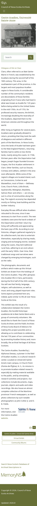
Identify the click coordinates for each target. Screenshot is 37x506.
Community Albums (19, 443)
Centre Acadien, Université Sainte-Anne (18, 434)
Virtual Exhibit (19, 438)
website (4, 418)
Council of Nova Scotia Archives (15, 7)
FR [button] (34, 427)
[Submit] (30, 57)
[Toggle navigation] (4, 11)
